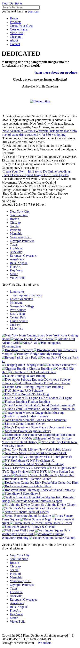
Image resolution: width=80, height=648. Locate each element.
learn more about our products (56, 72)
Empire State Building (48, 387)
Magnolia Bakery (39, 431)
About (14, 40)
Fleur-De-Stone (12, 3)
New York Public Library (54, 449)
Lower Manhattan (21, 299)
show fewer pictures (62, 544)
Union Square (19, 321)
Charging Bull (33, 365)
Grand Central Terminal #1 (57, 405)
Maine (14, 274)
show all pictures (12, 548)
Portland (15, 230)
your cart (33, 11)
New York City (20, 211)
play (12, 201)
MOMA (27, 438)
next (42, 204)
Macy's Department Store (54, 427)
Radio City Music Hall (59, 475)
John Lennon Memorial (50, 420)
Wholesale (44, 643)
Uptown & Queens (42, 526)
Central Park (18, 317)
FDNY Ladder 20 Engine (55, 398)
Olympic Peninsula (22, 241)
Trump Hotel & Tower (57, 523)
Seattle (14, 226)
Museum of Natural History (20, 442)
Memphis (16, 233)
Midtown (16, 302)
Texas (13, 244)
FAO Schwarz (33, 390)
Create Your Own (21, 25)
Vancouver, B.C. (20, 237)
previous (7, 204)
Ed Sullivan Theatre (56, 383)
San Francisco (19, 215)
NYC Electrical (36, 468)
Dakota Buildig (35, 376)
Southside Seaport (50, 501)
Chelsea (15, 324)
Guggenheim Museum (49, 412)
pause (5, 201)
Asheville (16, 252)
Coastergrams (18, 29)
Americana (17, 259)
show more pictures (35, 544)
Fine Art (15, 266)
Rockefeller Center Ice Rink (59, 482)
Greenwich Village (22, 306)
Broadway (26, 350)
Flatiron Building (38, 401)
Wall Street (27, 530)
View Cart (16, 33)
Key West (16, 270)
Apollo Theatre (44, 339)
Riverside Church (39, 479)
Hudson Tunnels (37, 416)
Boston (14, 219)
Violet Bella (17, 277)
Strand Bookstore (39, 515)
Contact (15, 44)
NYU (43, 471)
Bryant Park (29, 357)
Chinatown (68, 365)
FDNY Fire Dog (37, 394)
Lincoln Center (34, 423)
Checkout (16, 36)
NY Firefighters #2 (42, 460)
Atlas (34, 342)
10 (37, 204)
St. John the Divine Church (58, 504)
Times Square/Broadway (26, 295)
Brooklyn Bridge (50, 353)
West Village (18, 310)
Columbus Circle (44, 372)
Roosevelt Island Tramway (57, 490)
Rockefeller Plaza (39, 486)
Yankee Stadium (64, 537)
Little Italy (16, 328)
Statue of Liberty (38, 512)
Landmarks (17, 291)
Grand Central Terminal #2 (57, 409)
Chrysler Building (40, 368)
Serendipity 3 (31, 493)
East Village (17, 313)
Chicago (15, 222)
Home (14, 18)
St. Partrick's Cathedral (49, 508)
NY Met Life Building (49, 464)
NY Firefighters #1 (59, 457)
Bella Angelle (18, 263)
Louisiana (16, 248)
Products (15, 22)
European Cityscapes (23, 255)
